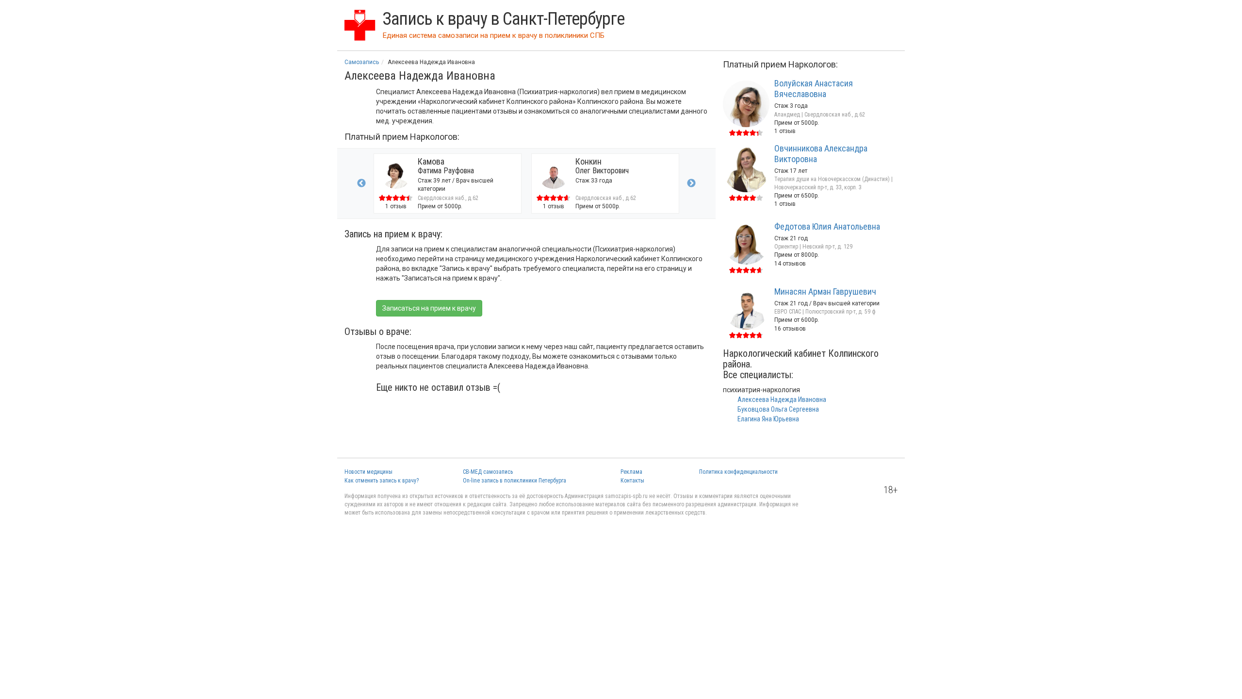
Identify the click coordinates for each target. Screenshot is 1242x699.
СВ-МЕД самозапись (488, 471)
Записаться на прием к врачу (429, 308)
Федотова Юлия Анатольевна (827, 226)
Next (691, 183)
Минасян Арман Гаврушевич (825, 291)
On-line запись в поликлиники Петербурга (514, 480)
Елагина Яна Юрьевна (768, 419)
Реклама (631, 471)
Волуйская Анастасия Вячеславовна (813, 88)
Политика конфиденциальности (738, 471)
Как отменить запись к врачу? (381, 480)
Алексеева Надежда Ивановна (781, 399)
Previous (361, 183)
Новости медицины (368, 471)
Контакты (632, 480)
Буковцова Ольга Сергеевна (778, 409)
